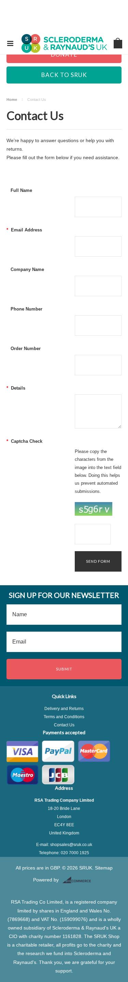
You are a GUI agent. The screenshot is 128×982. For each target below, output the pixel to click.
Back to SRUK (64, 74)
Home (11, 99)
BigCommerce (78, 880)
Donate (64, 54)
